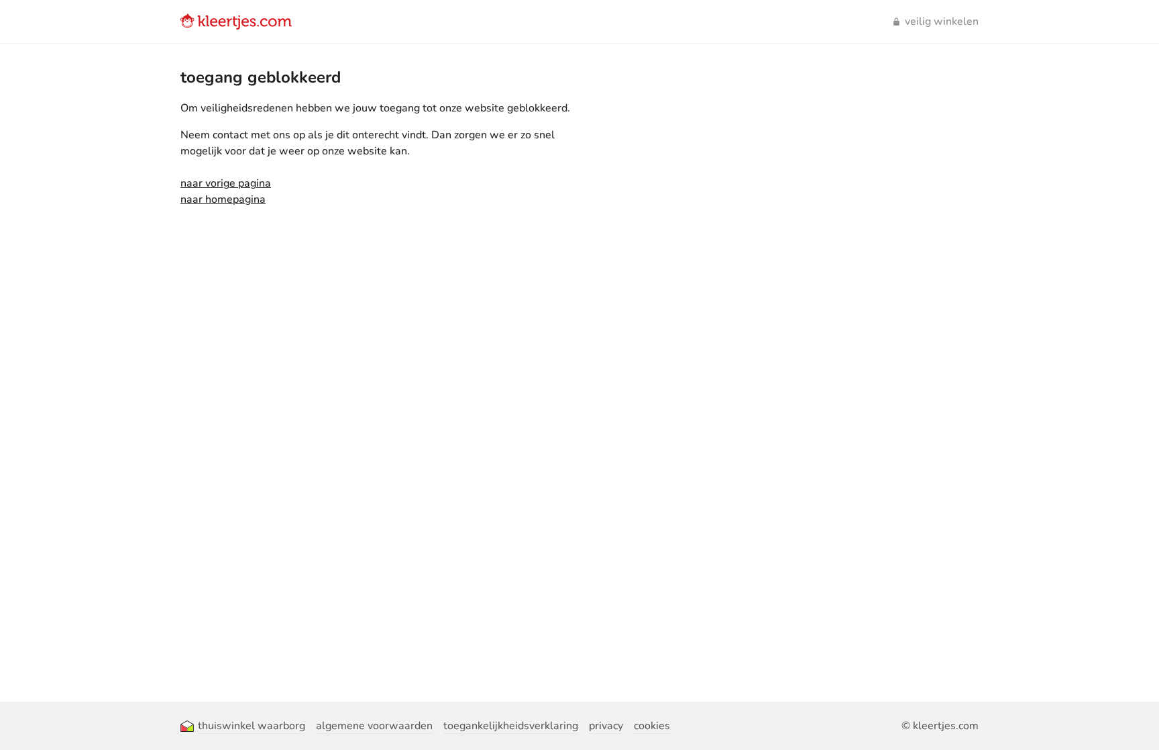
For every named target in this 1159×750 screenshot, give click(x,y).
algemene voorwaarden (374, 725)
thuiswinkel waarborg (251, 725)
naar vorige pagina (225, 183)
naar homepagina (223, 199)
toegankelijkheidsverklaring (510, 725)
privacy (606, 725)
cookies (652, 725)
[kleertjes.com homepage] (236, 21)
